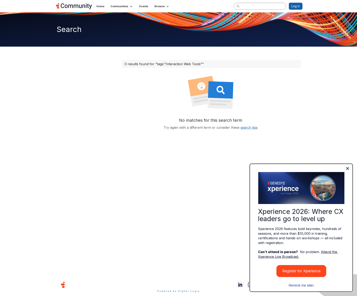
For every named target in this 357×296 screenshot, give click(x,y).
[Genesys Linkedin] (240, 285)
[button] (121, 6)
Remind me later (301, 285)
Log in (296, 6)
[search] (238, 6)
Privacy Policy (191, 284)
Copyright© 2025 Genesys (91, 284)
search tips (249, 127)
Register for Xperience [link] (301, 271)
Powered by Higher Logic (178, 291)
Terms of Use (164, 284)
